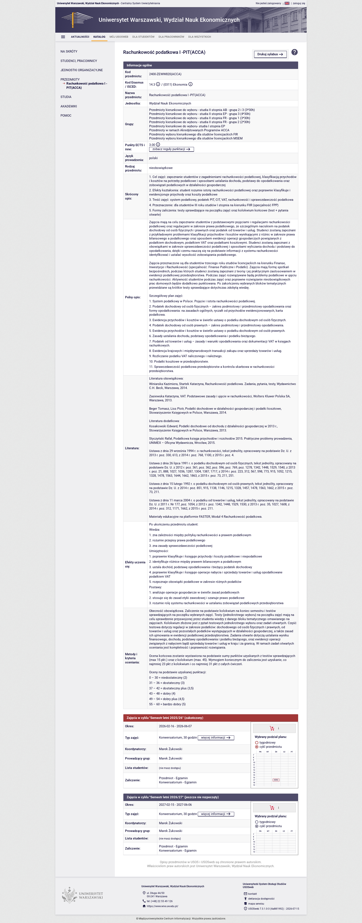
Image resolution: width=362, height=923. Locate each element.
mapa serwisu (256, 903)
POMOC (66, 115)
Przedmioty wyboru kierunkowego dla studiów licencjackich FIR (193, 134)
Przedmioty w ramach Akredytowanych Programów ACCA (189, 130)
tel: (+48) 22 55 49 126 (160, 901)
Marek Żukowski (170, 749)
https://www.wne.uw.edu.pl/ (162, 906)
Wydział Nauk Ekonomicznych (170, 103)
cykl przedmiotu (270, 747)
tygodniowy (267, 742)
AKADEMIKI (69, 106)
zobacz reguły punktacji (169, 149)
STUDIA (66, 97)
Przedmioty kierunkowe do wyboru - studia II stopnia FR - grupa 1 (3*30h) (199, 118)
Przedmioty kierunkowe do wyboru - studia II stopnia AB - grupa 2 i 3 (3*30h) (202, 110)
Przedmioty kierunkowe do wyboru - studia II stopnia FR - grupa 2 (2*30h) (199, 122)
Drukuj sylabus (267, 54)
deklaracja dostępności (261, 898)
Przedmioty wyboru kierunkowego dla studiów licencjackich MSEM (196, 138)
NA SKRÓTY (69, 51)
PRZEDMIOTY (70, 79)
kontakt (252, 893)
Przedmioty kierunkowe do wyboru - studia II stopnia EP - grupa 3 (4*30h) (199, 114)
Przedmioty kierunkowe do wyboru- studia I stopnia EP (187, 126)
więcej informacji (213, 737)
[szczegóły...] (279, 728)
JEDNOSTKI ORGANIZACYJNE (82, 70)
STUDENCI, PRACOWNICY (79, 61)
